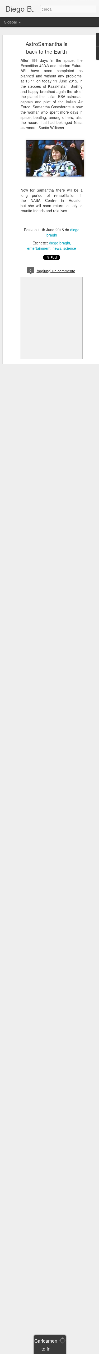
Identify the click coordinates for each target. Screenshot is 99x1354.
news (57, 248)
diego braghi (59, 242)
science (69, 248)
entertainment (38, 248)
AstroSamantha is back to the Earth (46, 47)
